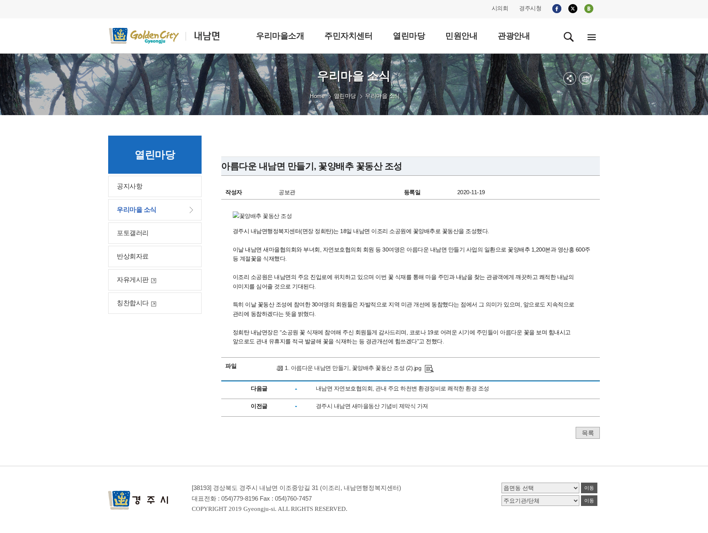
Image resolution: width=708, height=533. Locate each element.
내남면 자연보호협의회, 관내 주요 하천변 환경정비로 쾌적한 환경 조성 (402, 388)
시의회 (500, 8)
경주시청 (530, 8)
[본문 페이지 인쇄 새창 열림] (585, 78)
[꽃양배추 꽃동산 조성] (429, 368)
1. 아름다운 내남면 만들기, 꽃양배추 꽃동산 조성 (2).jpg (353, 368)
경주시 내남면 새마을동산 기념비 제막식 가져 (372, 406)
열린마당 (345, 96)
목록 (588, 432)
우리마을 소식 (382, 96)
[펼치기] (569, 78)
